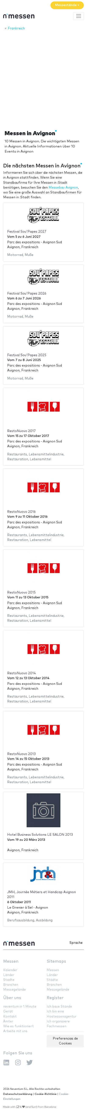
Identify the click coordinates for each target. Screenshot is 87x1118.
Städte (8, 980)
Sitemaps (56, 961)
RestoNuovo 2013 (21, 754)
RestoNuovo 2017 (21, 431)
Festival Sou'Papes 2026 (26, 293)
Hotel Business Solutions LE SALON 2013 (40, 834)
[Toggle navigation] (78, 16)
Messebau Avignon (63, 187)
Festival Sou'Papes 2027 (26, 231)
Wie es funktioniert (18, 1026)
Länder (8, 975)
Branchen (10, 984)
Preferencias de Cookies (65, 1041)
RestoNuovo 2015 (21, 592)
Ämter (8, 1021)
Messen (10, 961)
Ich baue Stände (59, 1006)
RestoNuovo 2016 (21, 511)
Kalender (10, 970)
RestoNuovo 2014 (21, 673)
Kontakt (10, 1016)
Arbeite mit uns (15, 1031)
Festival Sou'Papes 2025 (26, 355)
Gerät (8, 1011)
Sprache (76, 942)
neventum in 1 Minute (19, 1006)
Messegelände (14, 989)
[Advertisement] (43, 79)
